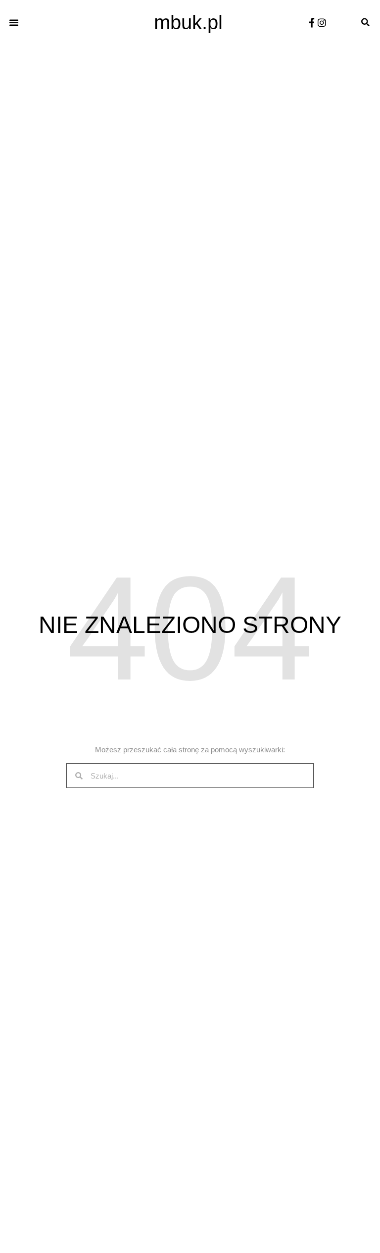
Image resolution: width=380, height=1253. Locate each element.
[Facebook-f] (311, 22)
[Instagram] (322, 22)
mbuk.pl (188, 22)
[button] (13, 22)
